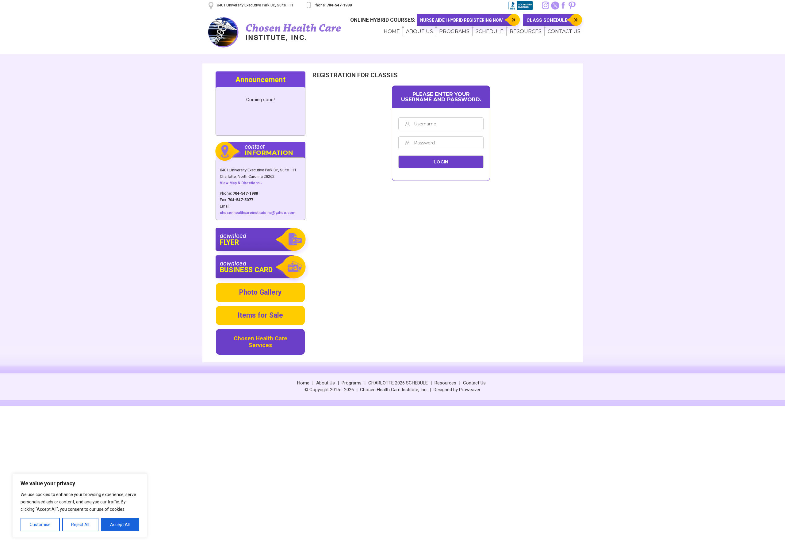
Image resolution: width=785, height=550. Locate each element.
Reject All (80, 524)
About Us (419, 31)
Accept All (120, 524)
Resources (526, 31)
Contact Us (474, 383)
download (233, 239)
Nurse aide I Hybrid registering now (461, 20)
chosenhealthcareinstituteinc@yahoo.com (257, 213)
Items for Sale (260, 315)
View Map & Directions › (241, 183)
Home (392, 31)
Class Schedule (547, 20)
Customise (40, 524)
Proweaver (470, 389)
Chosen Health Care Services (260, 342)
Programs (454, 31)
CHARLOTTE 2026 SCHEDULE (398, 383)
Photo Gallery (260, 292)
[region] (79, 505)
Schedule (490, 31)
